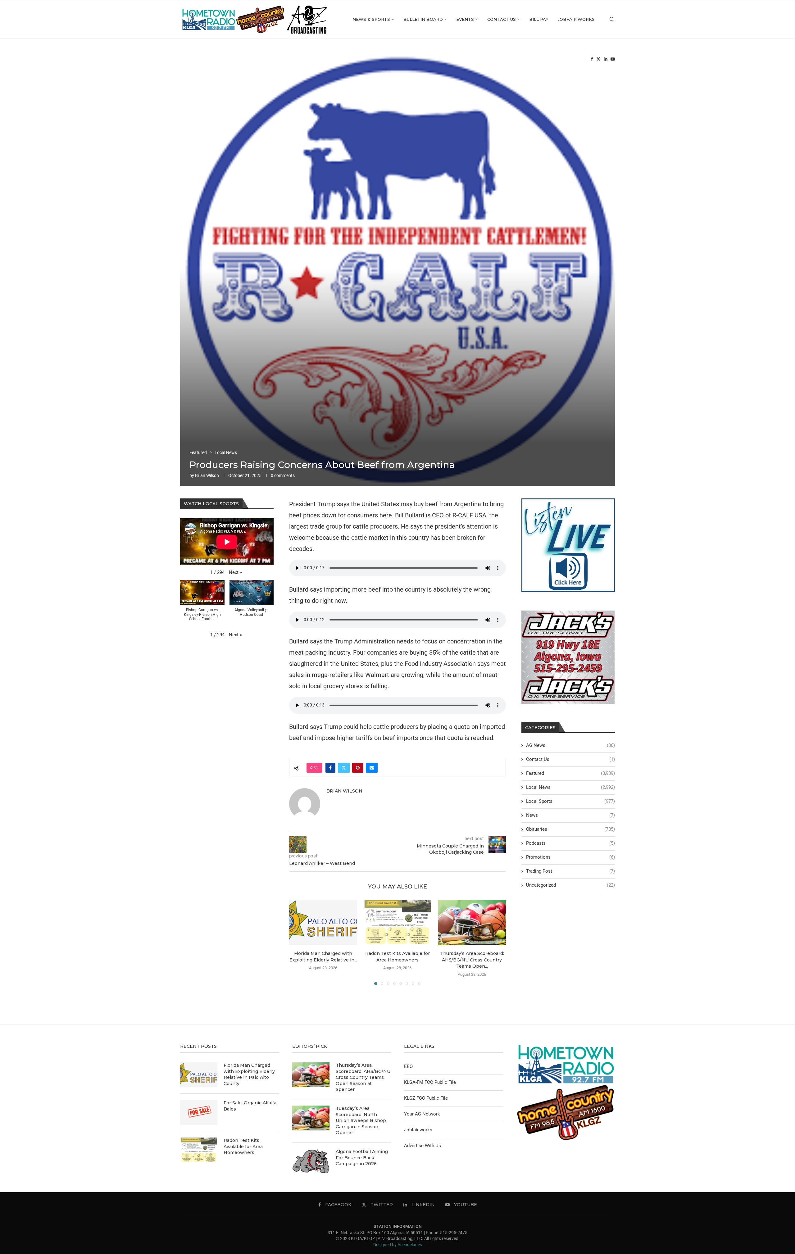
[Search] (612, 19)
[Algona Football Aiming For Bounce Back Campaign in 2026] (310, 1161)
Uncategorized (570, 885)
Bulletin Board (423, 19)
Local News (570, 787)
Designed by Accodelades (397, 1244)
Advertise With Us (422, 1145)
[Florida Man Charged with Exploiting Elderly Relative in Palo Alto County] (323, 922)
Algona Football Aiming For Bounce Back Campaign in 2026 (362, 1157)
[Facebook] (592, 59)
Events (465, 19)
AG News (570, 745)
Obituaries (570, 829)
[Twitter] (598, 59)
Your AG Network (422, 1114)
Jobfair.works (576, 19)
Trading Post (570, 871)
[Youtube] (613, 59)
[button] (297, 942)
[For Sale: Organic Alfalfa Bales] (198, 1112)
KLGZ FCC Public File (426, 1098)
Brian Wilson (207, 475)
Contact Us (501, 19)
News (570, 815)
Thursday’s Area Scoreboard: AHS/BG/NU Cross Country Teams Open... (472, 960)
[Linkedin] (605, 59)
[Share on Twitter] (344, 768)
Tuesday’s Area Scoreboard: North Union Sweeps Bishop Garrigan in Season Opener (361, 1120)
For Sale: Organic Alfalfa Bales (250, 1106)
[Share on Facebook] (330, 768)
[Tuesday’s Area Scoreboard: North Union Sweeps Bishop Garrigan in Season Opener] (310, 1118)
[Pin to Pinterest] (357, 768)
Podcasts (570, 843)
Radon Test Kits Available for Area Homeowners (243, 1146)
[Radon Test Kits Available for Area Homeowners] (397, 922)
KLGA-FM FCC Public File (430, 1082)
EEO (408, 1066)
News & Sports (371, 19)
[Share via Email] (372, 768)
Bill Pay (538, 19)
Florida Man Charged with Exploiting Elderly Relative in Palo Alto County (249, 1074)
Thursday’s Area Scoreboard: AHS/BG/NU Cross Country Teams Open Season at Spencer (363, 1077)
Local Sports (570, 801)
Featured (570, 773)
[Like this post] (316, 768)
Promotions (570, 857)
